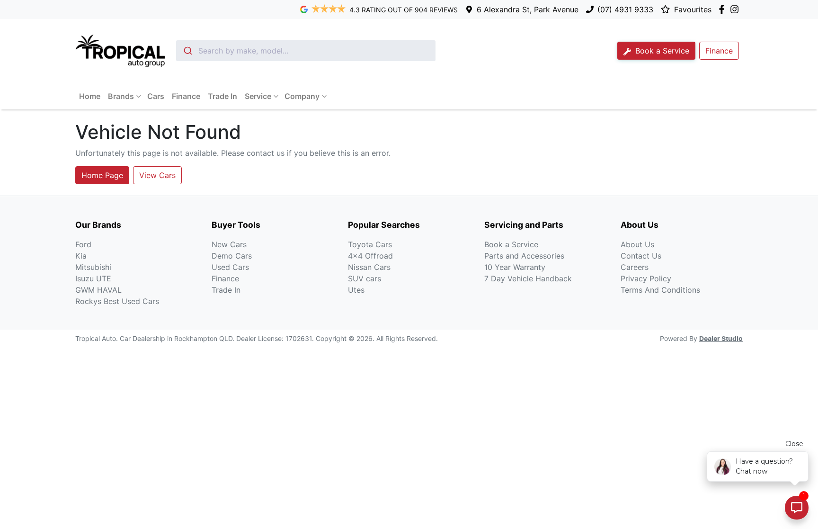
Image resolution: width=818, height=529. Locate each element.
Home (89, 96)
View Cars (157, 175)
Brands (121, 96)
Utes (356, 290)
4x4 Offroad (370, 255)
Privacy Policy (646, 278)
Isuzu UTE (93, 278)
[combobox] (306, 50)
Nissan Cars (369, 267)
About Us (637, 244)
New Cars (229, 244)
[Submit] (187, 50)
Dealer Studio (721, 339)
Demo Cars (232, 255)
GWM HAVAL (98, 290)
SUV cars (364, 278)
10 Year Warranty (514, 267)
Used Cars (230, 267)
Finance (186, 96)
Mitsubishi (93, 267)
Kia (81, 255)
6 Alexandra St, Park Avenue (527, 9)
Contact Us (641, 255)
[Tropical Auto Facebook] (723, 9)
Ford (83, 244)
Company (302, 96)
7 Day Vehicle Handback (528, 278)
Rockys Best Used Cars (117, 301)
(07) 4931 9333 (625, 9)
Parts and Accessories (524, 255)
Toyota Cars (370, 244)
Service (258, 96)
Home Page (102, 175)
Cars (155, 96)
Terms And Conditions (660, 290)
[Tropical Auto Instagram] (736, 9)
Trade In (222, 96)
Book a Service (661, 50)
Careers (635, 267)
